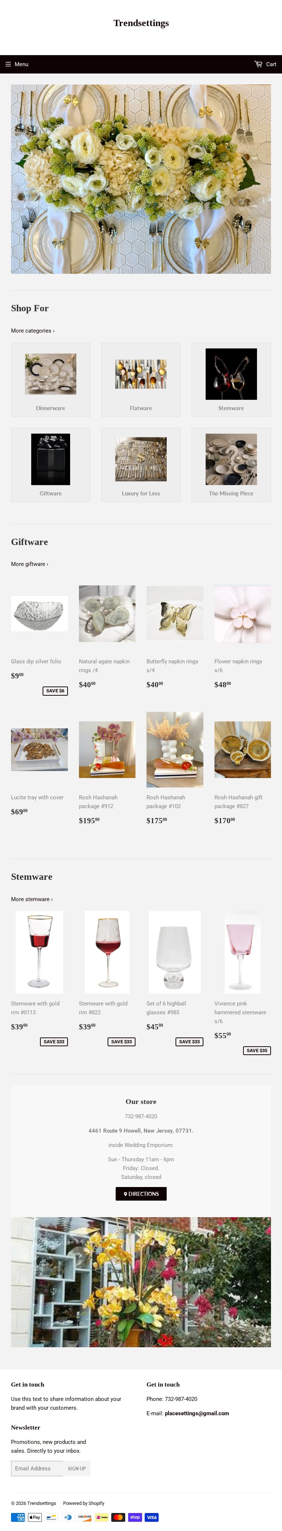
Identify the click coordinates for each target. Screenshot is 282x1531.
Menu (21, 64)
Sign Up (77, 1468)
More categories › (33, 330)
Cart (270, 64)
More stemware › (32, 899)
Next (266, 179)
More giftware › (29, 564)
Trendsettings (141, 23)
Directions (143, 1194)
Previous (15, 179)
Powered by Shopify (83, 1503)
